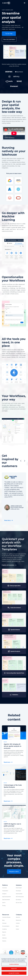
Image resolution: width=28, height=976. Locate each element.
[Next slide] (24, 460)
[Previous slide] (20, 460)
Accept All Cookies (14, 973)
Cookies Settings (14, 964)
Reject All (14, 968)
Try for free (8, 33)
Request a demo (14, 871)
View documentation (9, 39)
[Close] (26, 956)
